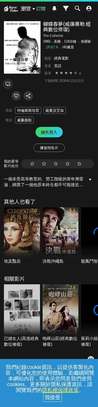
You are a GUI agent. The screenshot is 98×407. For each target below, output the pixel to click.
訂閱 (40, 8)
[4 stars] (67, 163)
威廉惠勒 (24, 120)
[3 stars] (56, 163)
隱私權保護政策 (60, 390)
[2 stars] (44, 163)
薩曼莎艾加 (54, 110)
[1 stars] (32, 163)
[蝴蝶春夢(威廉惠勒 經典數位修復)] (16, 96)
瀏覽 (26, 8)
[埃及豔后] (22, 235)
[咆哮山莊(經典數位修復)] (61, 315)
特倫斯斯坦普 (28, 110)
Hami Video (11, 9)
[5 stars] (79, 163)
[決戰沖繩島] (61, 235)
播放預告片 (49, 148)
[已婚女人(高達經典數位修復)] (22, 315)
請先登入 (49, 132)
